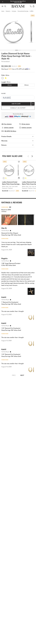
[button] (18, 115)
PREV (14, 375)
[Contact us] (31, 6)
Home (2, 11)
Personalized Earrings (23, 11)
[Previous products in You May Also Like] (28, 156)
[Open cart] (34, 6)
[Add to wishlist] (33, 104)
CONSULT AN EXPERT (18, 108)
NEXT (22, 375)
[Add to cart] (19, 178)
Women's (8, 11)
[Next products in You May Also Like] (32, 156)
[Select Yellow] (5, 178)
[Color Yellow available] (6, 78)
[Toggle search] (5, 6)
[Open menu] (2, 6)
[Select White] (4, 178)
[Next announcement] (33, 2)
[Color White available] (2, 78)
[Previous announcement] (3, 2)
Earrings (14, 11)
